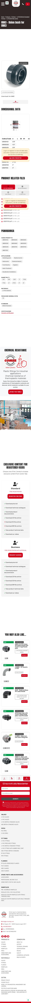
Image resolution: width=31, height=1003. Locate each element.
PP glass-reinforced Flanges (10, 863)
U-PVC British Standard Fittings (10, 846)
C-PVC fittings (5, 841)
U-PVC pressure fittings (8, 843)
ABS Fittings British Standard (10, 851)
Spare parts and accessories (12, 875)
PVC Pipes (4, 831)
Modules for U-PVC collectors (10, 892)
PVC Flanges (5, 866)
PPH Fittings (4, 856)
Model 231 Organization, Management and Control (13, 985)
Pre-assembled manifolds (9, 889)
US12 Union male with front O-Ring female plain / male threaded (21, 714)
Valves (3, 814)
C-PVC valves (5, 817)
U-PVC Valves (5, 819)
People (19, 951)
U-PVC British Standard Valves (10, 822)
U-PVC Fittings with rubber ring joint (12, 848)
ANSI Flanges (5, 871)
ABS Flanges (5, 868)
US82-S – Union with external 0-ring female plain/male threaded (22, 758)
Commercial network (23, 955)
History (19, 944)
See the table (16, 392)
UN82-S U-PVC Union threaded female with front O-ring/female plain (21, 646)
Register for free (15, 496)
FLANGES (4, 861)
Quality (19, 953)
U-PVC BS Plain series (12, 18)
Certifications (21, 948)
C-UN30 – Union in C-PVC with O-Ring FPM (21, 736)
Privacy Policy (5, 980)
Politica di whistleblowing (9, 988)
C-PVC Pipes (4, 833)
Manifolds (5, 887)
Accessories (5, 877)
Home (2, 17)
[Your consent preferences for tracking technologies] (28, 1000)
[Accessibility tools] (7, 2)
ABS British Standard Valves (9, 824)
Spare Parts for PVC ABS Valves (10, 882)
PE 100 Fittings (5, 853)
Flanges (3, 946)
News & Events (21, 957)
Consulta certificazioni (7, 313)
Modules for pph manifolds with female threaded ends (13, 895)
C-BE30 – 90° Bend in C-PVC (21, 667)
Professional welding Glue (9, 879)
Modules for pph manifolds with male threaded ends (15, 899)
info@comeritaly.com (8, 921)
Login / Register (16, 158)
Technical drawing (22, 946)
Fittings (13, 17)
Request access (15, 555)
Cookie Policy (5, 982)
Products (7, 17)
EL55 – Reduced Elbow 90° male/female (21, 690)
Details (24, 655)
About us (19, 942)
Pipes (3, 828)
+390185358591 (7, 926)
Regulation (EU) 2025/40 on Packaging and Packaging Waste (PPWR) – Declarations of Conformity (14, 992)
